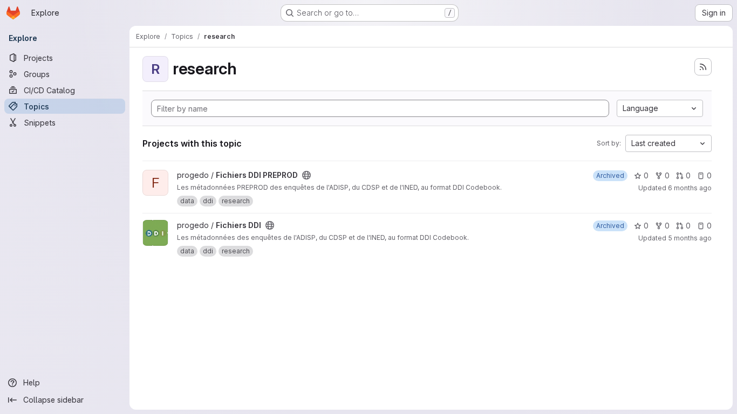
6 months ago (690, 188)
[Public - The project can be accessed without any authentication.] (306, 175)
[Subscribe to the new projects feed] (703, 66)
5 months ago (690, 238)
